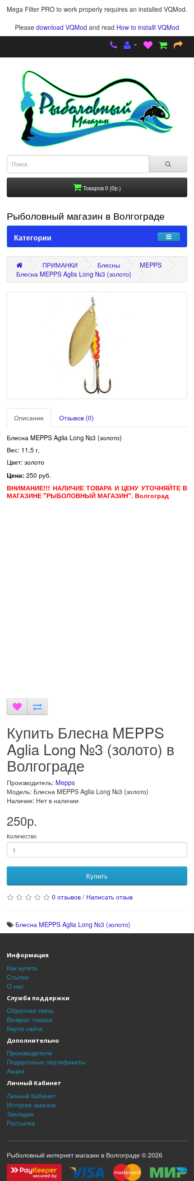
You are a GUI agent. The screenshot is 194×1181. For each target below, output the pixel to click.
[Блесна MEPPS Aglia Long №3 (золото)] (97, 345)
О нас (15, 985)
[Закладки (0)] (147, 45)
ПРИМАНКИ (60, 264)
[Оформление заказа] (178, 45)
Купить (97, 875)
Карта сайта (24, 1028)
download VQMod (61, 27)
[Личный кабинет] (130, 45)
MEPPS (151, 264)
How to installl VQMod (147, 27)
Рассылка (21, 1122)
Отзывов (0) (76, 417)
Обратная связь (30, 1010)
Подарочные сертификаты (46, 1061)
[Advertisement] (97, 601)
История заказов (31, 1104)
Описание (29, 417)
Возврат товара (29, 1019)
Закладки (20, 1113)
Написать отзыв (109, 896)
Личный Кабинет (31, 1095)
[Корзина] (163, 45)
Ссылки (18, 976)
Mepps (65, 782)
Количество (22, 836)
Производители (29, 1052)
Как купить (22, 967)
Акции (15, 1070)
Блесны (108, 264)
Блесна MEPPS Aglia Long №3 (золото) (73, 273)
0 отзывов (66, 896)
